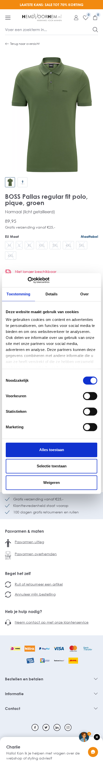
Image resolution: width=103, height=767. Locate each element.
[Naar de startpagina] (42, 17)
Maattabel (89, 236)
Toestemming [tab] (18, 294)
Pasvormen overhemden (36, 554)
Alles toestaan (51, 450)
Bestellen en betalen (24, 679)
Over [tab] (84, 294)
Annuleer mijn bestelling (35, 594)
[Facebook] (35, 727)
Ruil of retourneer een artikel (39, 584)
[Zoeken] (95, 29)
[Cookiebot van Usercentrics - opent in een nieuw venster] (28, 280)
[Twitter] (46, 727)
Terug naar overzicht (25, 44)
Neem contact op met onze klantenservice (51, 622)
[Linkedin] (57, 727)
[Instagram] (68, 727)
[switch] (90, 396)
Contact (12, 708)
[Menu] (8, 18)
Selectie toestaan (51, 466)
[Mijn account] (74, 18)
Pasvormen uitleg (29, 542)
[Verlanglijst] (83, 18)
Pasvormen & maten (24, 531)
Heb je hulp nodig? (23, 611)
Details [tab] (52, 294)
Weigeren (51, 482)
